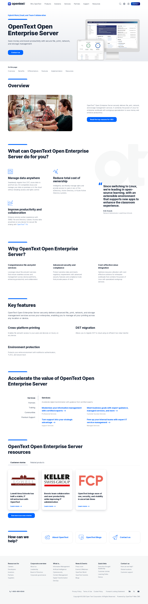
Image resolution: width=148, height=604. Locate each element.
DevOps (55, 580)
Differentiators (33, 71)
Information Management (61, 566)
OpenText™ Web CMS (133, 596)
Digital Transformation (60, 578)
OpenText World (81, 572)
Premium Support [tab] (28, 417)
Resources (69, 71)
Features (44, 71)
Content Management (60, 575)
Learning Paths (103, 574)
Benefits (21, 71)
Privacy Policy (77, 591)
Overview (11, 71)
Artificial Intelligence (59, 569)
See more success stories (21, 515)
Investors (11, 572)
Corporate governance (38, 575)
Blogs (77, 578)
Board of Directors (37, 572)
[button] (36, 4)
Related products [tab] (37, 462)
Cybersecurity (58, 572)
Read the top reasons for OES (101, 119)
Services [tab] (31, 398)
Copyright (76, 596)
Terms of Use (87, 591)
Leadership (34, 569)
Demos (100, 577)
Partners (11, 575)
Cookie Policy (98, 591)
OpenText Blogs (93, 537)
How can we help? (127, 566)
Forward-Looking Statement (115, 591)
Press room (79, 566)
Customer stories (104, 571)
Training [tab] (32, 408)
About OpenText (60, 537)
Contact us (15, 52)
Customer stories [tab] (17, 462)
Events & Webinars (82, 569)
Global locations (126, 569)
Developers (12, 569)
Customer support (127, 572)
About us (33, 566)
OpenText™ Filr (22, 224)
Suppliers (11, 578)
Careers (10, 566)
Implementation (56, 71)
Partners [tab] (31, 403)
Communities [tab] (30, 412)
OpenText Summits (82, 575)
